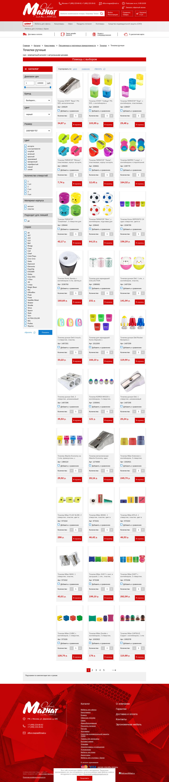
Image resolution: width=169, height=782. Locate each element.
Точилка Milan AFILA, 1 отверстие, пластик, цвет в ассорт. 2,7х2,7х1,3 (131, 517)
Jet (29, 282)
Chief (30, 254)
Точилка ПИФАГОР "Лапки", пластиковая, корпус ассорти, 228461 (101, 162)
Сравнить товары (126, 13)
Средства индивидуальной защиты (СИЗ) (125, 24)
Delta (30, 261)
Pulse (30, 298)
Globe (30, 274)
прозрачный (32, 162)
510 (29, 241)
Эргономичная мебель (129, 724)
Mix (29, 290)
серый (30, 167)
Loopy (30, 285)
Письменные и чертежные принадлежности (77, 45)
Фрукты (31, 326)
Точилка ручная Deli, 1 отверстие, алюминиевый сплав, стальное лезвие (130, 399)
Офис (70, 24)
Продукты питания (84, 24)
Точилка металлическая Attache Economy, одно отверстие (99, 458)
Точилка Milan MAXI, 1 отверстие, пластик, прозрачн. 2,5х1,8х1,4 (67, 576)
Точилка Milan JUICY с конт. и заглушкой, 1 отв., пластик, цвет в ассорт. (101, 576)
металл (31, 206)
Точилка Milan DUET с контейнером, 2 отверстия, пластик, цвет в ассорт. (131, 576)
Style (29, 313)
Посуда (84, 729)
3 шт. (29, 194)
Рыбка (30, 323)
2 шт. (29, 189)
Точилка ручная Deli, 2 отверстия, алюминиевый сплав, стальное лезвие (68, 399)
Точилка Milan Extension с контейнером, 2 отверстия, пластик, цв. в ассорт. (131, 458)
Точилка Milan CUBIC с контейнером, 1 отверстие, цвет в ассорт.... (68, 635)
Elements (31, 266)
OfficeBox (31, 292)
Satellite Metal (33, 300)
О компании (123, 703)
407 (29, 235)
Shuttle (30, 305)
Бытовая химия (87, 741)
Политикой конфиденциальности (96, 774)
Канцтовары (59, 24)
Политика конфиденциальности (34, 777)
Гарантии (121, 709)
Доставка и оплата (126, 714)
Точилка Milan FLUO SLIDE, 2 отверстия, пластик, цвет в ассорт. (70, 517)
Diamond (31, 264)
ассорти (31, 146)
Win (29, 321)
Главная (26, 45)
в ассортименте (34, 149)
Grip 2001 (31, 277)
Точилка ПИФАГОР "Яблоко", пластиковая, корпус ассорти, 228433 (70, 162)
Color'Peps (32, 256)
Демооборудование (89, 723)
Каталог (37, 45)
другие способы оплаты (107, 767)
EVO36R (31, 272)
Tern (29, 316)
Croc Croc (32, 259)
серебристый (33, 164)
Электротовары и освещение (92, 747)
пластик (31, 209)
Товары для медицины (90, 739)
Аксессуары (85, 755)
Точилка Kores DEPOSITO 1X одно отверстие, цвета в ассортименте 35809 (132, 221)
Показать (45, 332)
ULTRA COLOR (34, 318)
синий (30, 169)
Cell (29, 251)
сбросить (28, 332)
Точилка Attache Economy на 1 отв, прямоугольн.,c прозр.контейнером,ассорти (69, 458)
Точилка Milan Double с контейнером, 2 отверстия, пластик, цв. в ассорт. (100, 635)
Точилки (103, 45)
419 (29, 238)
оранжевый (32, 159)
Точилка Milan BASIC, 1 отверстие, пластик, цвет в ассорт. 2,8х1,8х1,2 (99, 517)
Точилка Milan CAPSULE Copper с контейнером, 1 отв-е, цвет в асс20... (132, 635)
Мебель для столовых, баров (36, 29)
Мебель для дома (88, 752)
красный (31, 157)
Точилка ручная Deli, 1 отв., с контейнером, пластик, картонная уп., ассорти (132, 280)
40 (29, 233)
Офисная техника (88, 718)
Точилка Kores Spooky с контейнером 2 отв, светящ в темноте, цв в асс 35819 (69, 280)
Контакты (121, 719)
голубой (31, 151)
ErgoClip (31, 269)
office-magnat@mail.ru (111, 3)
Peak (30, 295)
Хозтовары (100, 24)
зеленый (31, 154)
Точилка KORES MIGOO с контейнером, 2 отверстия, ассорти (100, 399)
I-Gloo (30, 279)
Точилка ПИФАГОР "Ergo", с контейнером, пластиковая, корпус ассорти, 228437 (131, 103)
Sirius (30, 308)
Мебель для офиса (42, 24)
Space (30, 310)
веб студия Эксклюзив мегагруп (50, 774)
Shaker (30, 303)
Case (30, 248)
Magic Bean (32, 287)
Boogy (30, 246)
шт (143, 13)
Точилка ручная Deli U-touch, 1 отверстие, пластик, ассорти (69, 340)
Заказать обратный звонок (135, 7)
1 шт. (29, 184)
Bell (29, 243)
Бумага (84, 715)
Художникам (86, 750)
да (29, 221)
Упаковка (84, 744)
